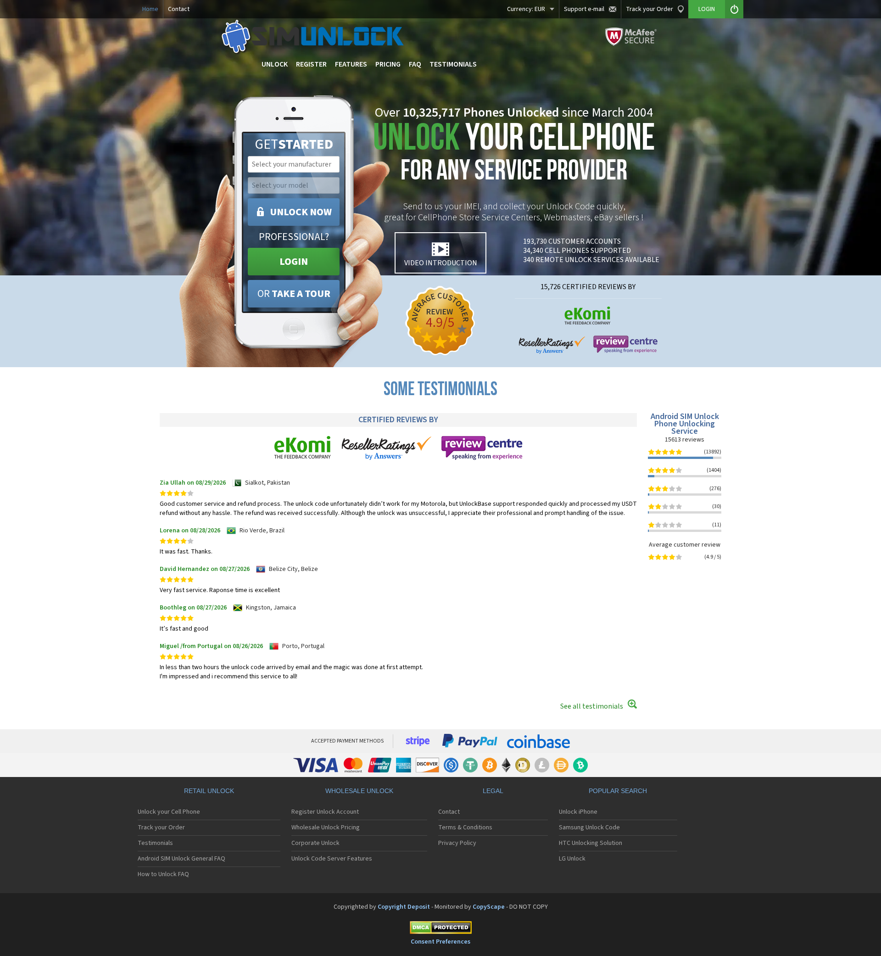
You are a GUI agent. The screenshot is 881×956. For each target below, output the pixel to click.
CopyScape (489, 906)
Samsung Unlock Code (589, 827)
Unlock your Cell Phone (169, 811)
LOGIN (293, 261)
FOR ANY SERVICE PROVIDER (514, 155)
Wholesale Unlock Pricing (325, 827)
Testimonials (155, 843)
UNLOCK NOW (301, 212)
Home (150, 9)
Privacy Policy (457, 843)
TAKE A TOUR (293, 293)
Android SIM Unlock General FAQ (181, 858)
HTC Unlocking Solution (590, 843)
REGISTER (311, 64)
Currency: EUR (526, 9)
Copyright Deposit (404, 906)
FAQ (415, 64)
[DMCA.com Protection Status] (440, 929)
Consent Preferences (440, 941)
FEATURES (351, 64)
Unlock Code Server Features (331, 858)
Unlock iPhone (578, 811)
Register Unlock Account (325, 811)
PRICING (388, 64)
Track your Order (649, 9)
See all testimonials (591, 706)
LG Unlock (572, 858)
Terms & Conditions (465, 827)
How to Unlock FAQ (163, 874)
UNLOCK (275, 64)
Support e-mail (584, 9)
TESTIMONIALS (453, 64)
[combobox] (293, 164)
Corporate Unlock (315, 843)
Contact (179, 9)
